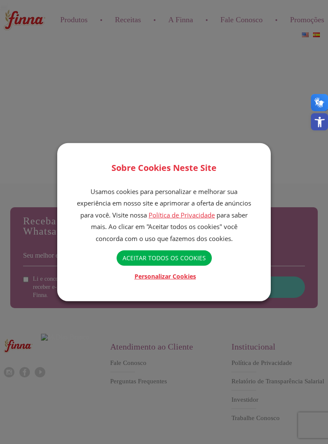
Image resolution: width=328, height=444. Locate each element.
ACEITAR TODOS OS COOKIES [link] (164, 258)
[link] (319, 121)
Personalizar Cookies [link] (165, 276)
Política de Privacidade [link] (182, 215)
